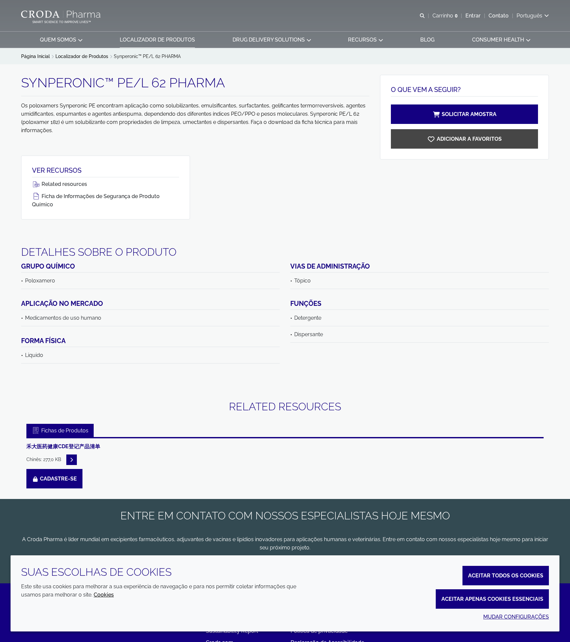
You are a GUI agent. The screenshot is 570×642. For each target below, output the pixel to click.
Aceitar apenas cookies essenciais (492, 599)
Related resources (63, 184)
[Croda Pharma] (61, 14)
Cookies (104, 595)
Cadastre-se (58, 479)
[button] (61, 40)
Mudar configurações (516, 617)
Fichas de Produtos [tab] (64, 430)
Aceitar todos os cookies (505, 575)
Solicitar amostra (469, 114)
